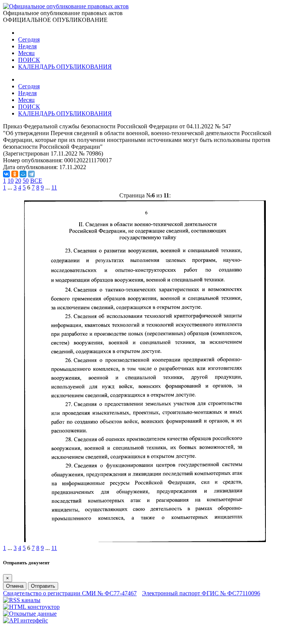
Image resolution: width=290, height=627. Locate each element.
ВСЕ (36, 180)
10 (11, 180)
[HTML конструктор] (31, 607)
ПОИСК (29, 60)
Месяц (26, 53)
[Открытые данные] (30, 613)
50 (26, 180)
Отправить (43, 586)
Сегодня (29, 39)
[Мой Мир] (23, 174)
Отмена (14, 586)
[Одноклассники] (14, 174)
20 (18, 180)
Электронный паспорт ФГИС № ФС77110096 (201, 593)
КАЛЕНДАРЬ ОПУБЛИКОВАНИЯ (65, 66)
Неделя (27, 46)
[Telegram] (31, 174)
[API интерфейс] (25, 620)
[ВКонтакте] (6, 174)
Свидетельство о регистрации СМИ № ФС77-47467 (70, 593)
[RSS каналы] (21, 600)
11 (54, 187)
